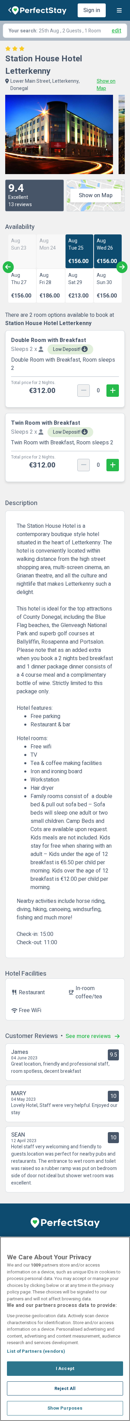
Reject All (65, 1388)
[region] (65, 1329)
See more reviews (89, 1036)
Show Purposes (65, 1408)
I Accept (65, 1368)
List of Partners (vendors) (36, 1351)
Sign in (91, 10)
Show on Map (96, 195)
